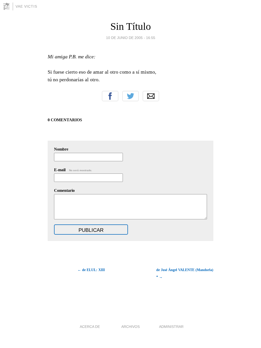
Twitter (130, 96)
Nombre (61, 149)
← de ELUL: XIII (91, 270)
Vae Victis (26, 6)
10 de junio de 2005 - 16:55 (130, 38)
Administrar (171, 327)
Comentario (64, 190)
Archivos (130, 327)
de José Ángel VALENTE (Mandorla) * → (184, 273)
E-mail (73, 170)
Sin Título (130, 26)
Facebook (110, 96)
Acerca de (90, 327)
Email (151, 96)
